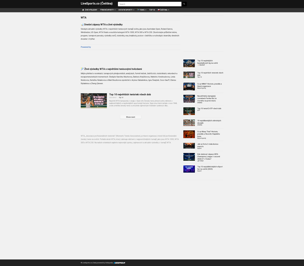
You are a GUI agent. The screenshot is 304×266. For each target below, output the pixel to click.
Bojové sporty (201, 88)
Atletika (199, 102)
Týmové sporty (107, 10)
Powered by (86, 47)
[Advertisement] (130, 58)
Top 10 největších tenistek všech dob (130, 94)
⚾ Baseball (201, 65)
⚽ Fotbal (200, 161)
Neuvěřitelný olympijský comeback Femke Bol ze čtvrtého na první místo (207, 98)
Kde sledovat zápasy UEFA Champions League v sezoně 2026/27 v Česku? (208, 156)
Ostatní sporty (125, 10)
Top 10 (152, 10)
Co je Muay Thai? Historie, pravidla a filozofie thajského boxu (208, 134)
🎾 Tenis (140, 10)
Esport (199, 148)
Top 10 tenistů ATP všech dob (209, 108)
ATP (198, 110)
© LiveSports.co (86, 263)
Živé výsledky (91, 10)
